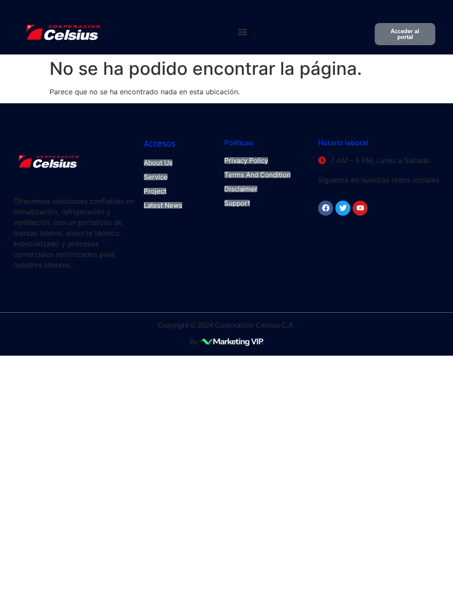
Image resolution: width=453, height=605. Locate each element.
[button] (242, 32)
